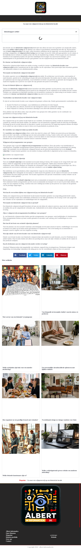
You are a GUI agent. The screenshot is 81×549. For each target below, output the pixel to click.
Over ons (9, 539)
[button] (40, 17)
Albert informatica (12, 531)
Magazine (22, 480)
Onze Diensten (11, 533)
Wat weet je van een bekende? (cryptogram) (17, 317)
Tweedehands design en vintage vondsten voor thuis (59, 420)
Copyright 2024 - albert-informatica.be (40, 547)
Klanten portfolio (11, 537)
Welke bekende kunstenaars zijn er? (15, 475)
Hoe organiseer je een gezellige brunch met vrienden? (20, 420)
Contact (8, 541)
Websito (53, 537)
